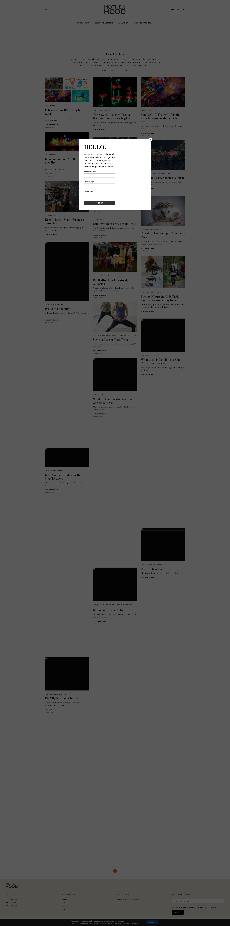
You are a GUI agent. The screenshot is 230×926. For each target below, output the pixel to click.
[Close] (150, 139)
